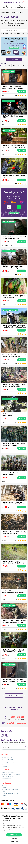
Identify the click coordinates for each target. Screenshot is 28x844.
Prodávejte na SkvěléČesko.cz (9, 772)
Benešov (23, 33)
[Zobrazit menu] (26, 2)
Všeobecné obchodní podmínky (10, 793)
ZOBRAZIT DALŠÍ (14, 695)
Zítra (13, 65)
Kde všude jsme (6, 785)
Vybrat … (24, 65)
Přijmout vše (14, 834)
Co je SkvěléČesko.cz (7, 759)
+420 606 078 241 (16, 717)
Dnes (9, 65)
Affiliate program (6, 778)
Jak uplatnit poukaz (7, 761)
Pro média (4, 795)
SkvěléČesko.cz (5, 12)
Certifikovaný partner (7, 780)
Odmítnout (14, 838)
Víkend (18, 65)
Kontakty (4, 787)
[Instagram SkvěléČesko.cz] (6, 735)
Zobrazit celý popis (13, 25)
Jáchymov (17, 33)
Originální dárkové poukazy (9, 763)
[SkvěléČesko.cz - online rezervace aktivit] (7, 2)
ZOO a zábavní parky (20, 7)
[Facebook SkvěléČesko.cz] (2, 735)
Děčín (11, 33)
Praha (2, 33)
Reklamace (4, 764)
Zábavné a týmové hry (6, 7)
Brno (6, 33)
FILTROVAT (15, 59)
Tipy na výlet (5, 766)
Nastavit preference (14, 841)
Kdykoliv (3, 65)
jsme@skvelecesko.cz (16, 723)
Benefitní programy (7, 757)
